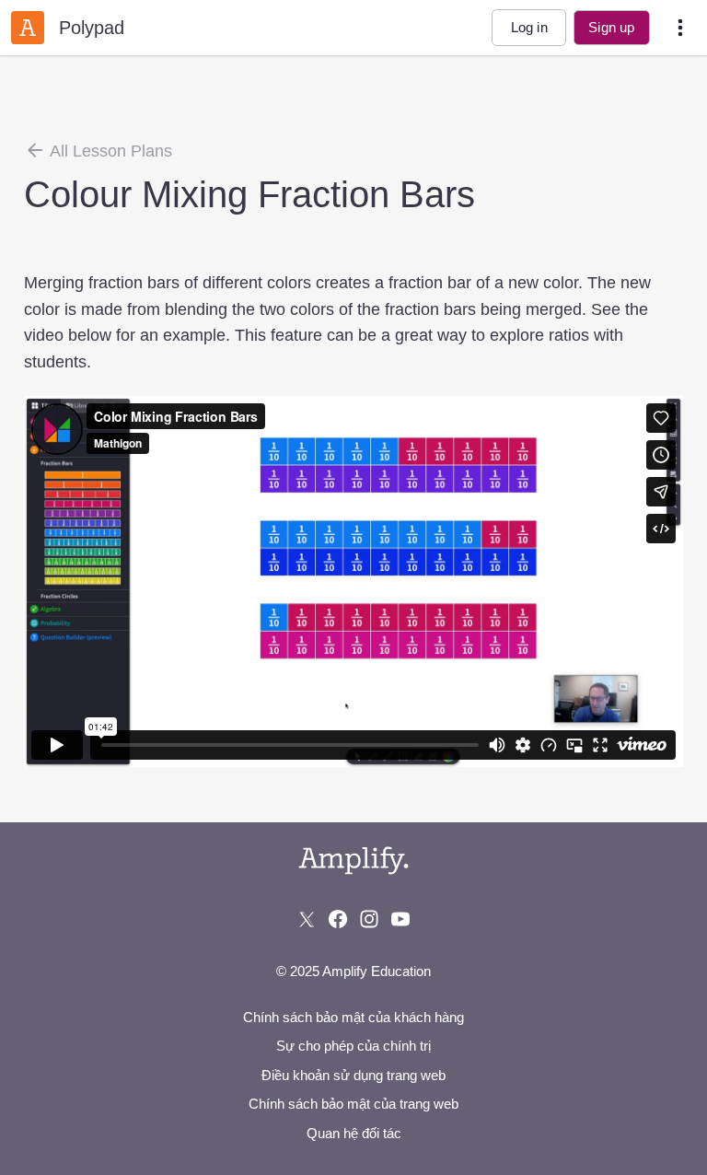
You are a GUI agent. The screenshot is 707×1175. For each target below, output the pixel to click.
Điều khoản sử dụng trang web (353, 1075)
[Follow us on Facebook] (338, 919)
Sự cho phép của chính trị (353, 1045)
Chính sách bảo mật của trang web (353, 1103)
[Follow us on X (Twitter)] (306, 919)
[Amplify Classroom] (27, 27)
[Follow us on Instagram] (369, 919)
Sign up (611, 27)
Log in (529, 27)
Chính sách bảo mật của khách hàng (353, 1017)
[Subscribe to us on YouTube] (400, 919)
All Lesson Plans (109, 151)
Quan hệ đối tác (354, 1133)
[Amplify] (353, 860)
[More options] (680, 28)
